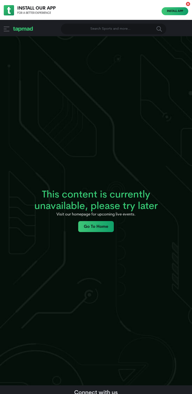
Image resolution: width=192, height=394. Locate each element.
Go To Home (96, 227)
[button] (188, 4)
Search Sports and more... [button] (110, 29)
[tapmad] (23, 29)
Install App (175, 11)
